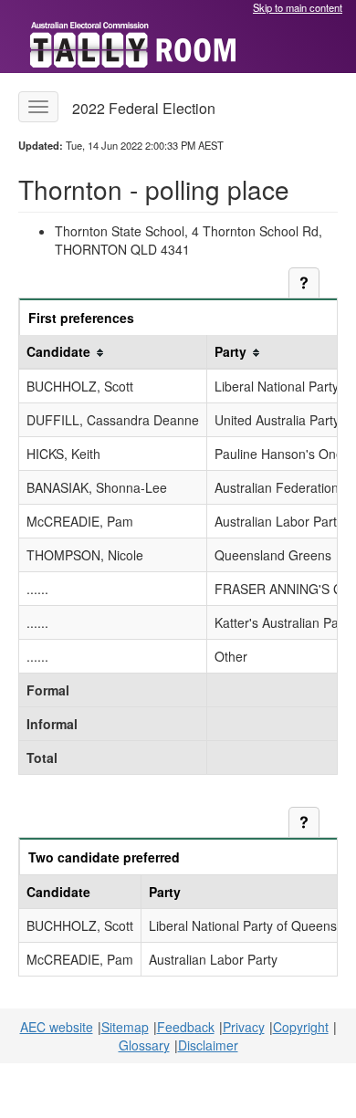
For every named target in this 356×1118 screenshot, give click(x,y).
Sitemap (125, 1027)
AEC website (56, 1027)
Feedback (186, 1027)
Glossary (144, 1045)
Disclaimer (208, 1045)
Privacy (244, 1027)
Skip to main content (297, 7)
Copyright (301, 1027)
